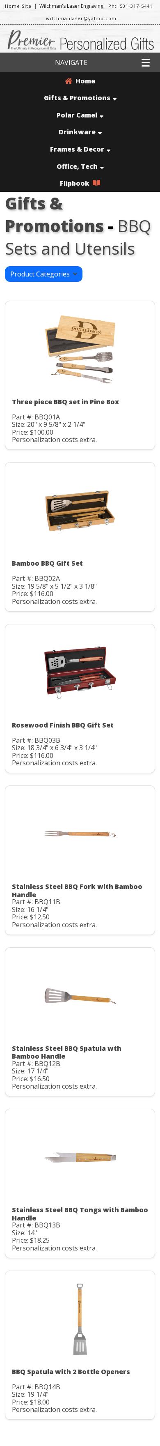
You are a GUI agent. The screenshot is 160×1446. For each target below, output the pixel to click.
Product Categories (41, 274)
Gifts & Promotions (77, 97)
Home (83, 80)
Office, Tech (77, 166)
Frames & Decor (77, 149)
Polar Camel (77, 115)
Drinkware (77, 131)
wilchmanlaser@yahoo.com (81, 18)
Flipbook (76, 183)
